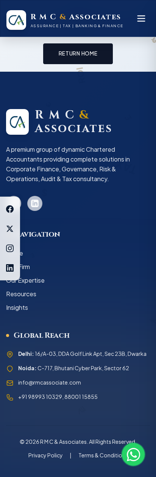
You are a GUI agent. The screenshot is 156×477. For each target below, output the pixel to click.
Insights (17, 307)
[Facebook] (9, 209)
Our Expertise (25, 280)
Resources (21, 294)
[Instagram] (9, 248)
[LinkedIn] (9, 267)
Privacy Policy (45, 455)
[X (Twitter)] (9, 228)
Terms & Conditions (103, 455)
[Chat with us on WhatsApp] (133, 454)
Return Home (78, 53)
